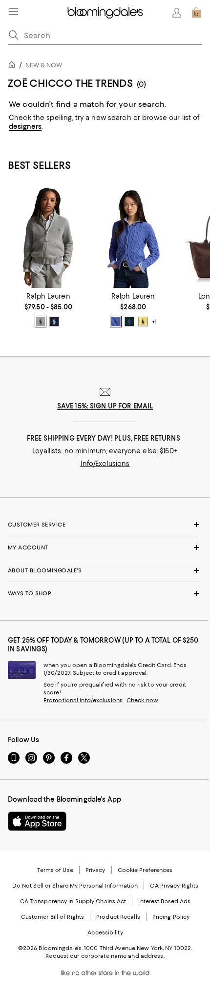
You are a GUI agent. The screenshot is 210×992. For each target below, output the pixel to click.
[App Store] (37, 821)
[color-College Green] (129, 321)
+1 (154, 322)
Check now (142, 700)
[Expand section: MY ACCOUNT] (105, 547)
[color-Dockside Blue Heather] (116, 321)
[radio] (40, 321)
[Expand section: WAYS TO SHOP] (105, 593)
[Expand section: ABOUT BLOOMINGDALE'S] (105, 570)
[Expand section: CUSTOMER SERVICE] (105, 524)
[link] (48, 310)
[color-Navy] (54, 321)
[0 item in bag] (196, 13)
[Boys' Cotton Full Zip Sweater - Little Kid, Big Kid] (48, 237)
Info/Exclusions (105, 463)
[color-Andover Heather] (40, 321)
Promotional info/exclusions (83, 700)
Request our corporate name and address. (104, 955)
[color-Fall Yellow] (143, 321)
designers (25, 126)
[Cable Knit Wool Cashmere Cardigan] (133, 237)
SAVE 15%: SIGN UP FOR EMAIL (105, 406)
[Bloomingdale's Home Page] (105, 13)
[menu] (14, 12)
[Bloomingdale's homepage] (14, 66)
